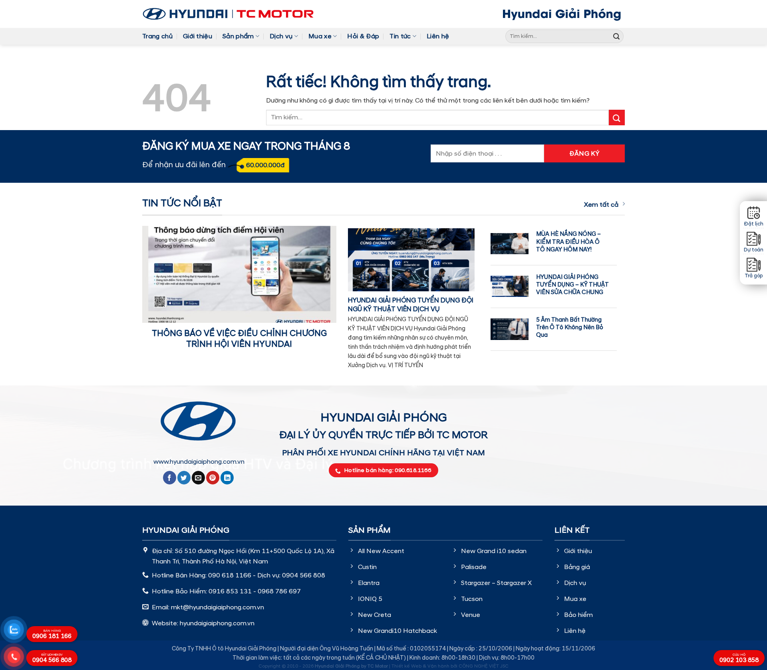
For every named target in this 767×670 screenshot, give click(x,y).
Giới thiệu (197, 36)
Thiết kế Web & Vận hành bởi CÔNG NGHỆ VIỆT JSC (450, 666)
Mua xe (320, 36)
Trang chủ (157, 36)
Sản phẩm (238, 36)
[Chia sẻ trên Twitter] (184, 477)
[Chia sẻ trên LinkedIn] (227, 477)
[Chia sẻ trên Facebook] (169, 477)
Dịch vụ (281, 36)
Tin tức (400, 36)
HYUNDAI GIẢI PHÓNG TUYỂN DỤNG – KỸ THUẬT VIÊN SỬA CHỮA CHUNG (572, 284)
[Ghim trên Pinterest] (212, 477)
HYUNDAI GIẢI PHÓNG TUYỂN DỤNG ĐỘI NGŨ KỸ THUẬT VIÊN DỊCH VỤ (410, 304)
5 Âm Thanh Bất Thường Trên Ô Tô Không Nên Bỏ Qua (569, 327)
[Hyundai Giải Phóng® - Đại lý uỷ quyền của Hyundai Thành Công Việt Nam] (228, 14)
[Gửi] (616, 36)
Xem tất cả (601, 205)
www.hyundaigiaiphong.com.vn (198, 462)
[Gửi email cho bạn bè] (198, 477)
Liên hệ (438, 36)
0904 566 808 (52, 658)
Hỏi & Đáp (363, 36)
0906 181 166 (52, 634)
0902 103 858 (739, 658)
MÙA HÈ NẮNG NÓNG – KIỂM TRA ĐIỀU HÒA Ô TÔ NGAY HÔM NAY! (568, 241)
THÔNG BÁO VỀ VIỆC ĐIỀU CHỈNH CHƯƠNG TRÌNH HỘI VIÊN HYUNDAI (239, 339)
